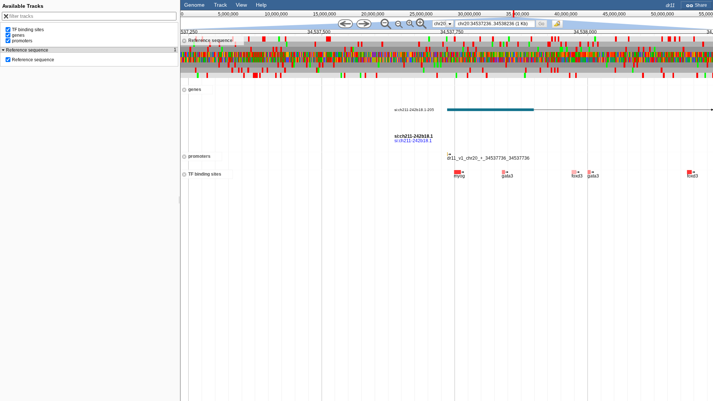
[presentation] (450, 23)
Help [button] (261, 5)
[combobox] (495, 23)
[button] (541, 23)
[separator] (179, 200)
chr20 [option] (440, 23)
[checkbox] (559, 26)
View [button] (241, 5)
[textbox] (496, 23)
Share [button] (700, 5)
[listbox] (443, 23)
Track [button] (220, 5)
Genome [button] (194, 5)
